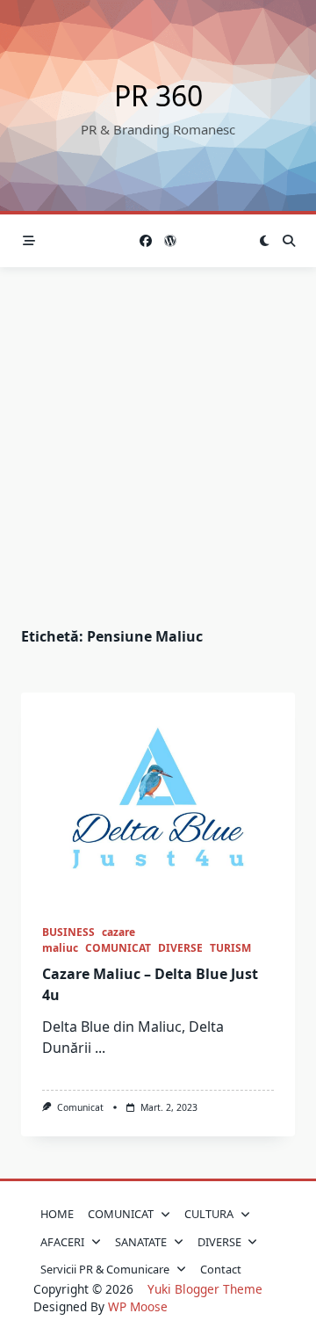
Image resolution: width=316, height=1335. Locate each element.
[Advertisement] (158, 434)
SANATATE (141, 1242)
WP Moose (138, 1306)
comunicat (80, 1107)
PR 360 (158, 95)
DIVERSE (180, 947)
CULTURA (208, 1214)
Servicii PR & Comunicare (104, 1269)
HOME (57, 1214)
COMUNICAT (118, 947)
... (100, 1047)
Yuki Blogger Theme (204, 1289)
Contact (220, 1269)
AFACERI (62, 1242)
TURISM (230, 947)
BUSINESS (68, 932)
